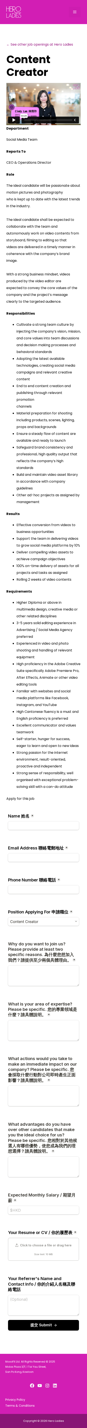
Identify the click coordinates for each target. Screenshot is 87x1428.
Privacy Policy (15, 1400)
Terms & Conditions (20, 1405)
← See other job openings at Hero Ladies (39, 44)
